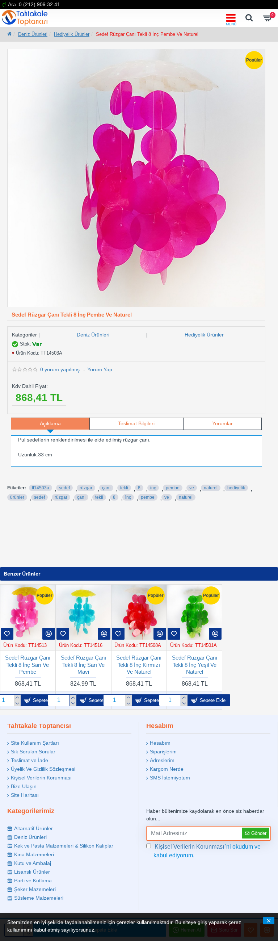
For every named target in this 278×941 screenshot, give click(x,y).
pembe (173, 487)
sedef (64, 487)
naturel (211, 487)
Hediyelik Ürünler (71, 34)
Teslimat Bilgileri (136, 423)
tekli (124, 487)
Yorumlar (222, 423)
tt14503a (40, 487)
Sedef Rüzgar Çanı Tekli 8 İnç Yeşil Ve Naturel (194, 664)
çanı (106, 487)
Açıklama (50, 423)
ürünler (17, 497)
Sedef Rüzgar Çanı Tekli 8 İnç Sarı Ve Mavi (83, 664)
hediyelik (236, 487)
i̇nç (153, 487)
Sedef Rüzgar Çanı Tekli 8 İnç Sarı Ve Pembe (27, 664)
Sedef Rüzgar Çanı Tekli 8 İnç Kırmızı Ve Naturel (138, 664)
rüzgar (86, 487)
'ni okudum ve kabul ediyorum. (207, 851)
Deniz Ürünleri (32, 34)
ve (191, 487)
